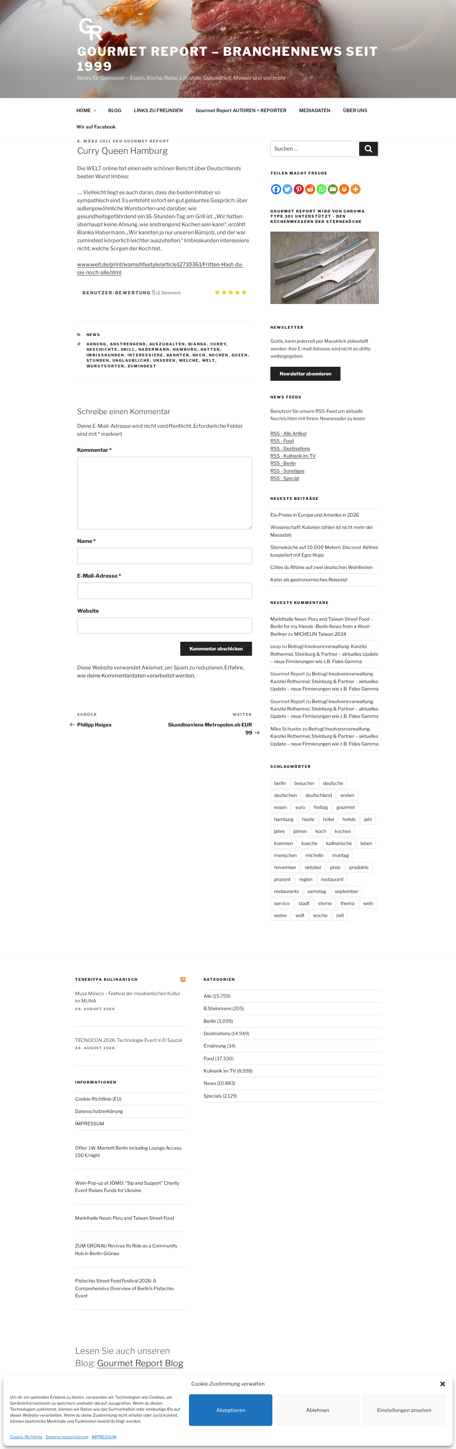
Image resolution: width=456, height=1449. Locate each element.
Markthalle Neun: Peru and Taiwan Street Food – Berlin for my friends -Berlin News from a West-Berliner (321, 626)
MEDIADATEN (314, 110)
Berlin (210, 1021)
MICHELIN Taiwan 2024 (320, 634)
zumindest (142, 366)
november (285, 867)
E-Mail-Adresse (99, 576)
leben (366, 843)
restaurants (286, 891)
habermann (154, 349)
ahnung (96, 344)
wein (368, 903)
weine (280, 915)
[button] (442, 1384)
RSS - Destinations (290, 448)
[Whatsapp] (321, 189)
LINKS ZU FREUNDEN (158, 110)
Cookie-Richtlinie (26, 1436)
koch (199, 355)
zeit (340, 915)
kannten (178, 355)
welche (189, 360)
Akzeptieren (230, 1410)
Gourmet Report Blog (140, 1363)
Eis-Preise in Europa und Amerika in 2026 (314, 515)
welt (208, 360)
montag (340, 855)
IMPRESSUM (104, 1436)
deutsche (333, 783)
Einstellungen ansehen (404, 1410)
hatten (210, 349)
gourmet (345, 807)
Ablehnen (317, 1410)
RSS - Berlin (283, 463)
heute (308, 819)
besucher (304, 783)
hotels (349, 819)
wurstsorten (105, 366)
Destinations (217, 1033)
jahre (279, 831)
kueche (309, 843)
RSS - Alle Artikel (288, 433)
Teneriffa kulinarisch (106, 979)
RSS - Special (284, 478)
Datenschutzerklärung (67, 1436)
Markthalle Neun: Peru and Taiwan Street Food (124, 1218)
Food (209, 1058)
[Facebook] (276, 189)
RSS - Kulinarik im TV (293, 456)
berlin (280, 783)
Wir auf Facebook (96, 126)
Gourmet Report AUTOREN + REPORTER (241, 110)
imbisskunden (105, 355)
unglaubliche (131, 360)
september (346, 891)
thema (347, 903)
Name (86, 541)
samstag (316, 891)
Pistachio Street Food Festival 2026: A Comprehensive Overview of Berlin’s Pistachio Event (124, 1288)
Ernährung (215, 1046)
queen (240, 355)
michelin (314, 855)
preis (335, 867)
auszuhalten (167, 344)
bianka (197, 344)
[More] (356, 189)
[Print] (344, 189)
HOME (83, 110)
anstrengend (128, 344)
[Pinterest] (299, 189)
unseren (164, 360)
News (93, 334)
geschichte (102, 349)
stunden (97, 360)
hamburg (185, 349)
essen (280, 807)
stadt (303, 903)
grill (128, 349)
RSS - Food (282, 441)
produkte (359, 867)
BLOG (114, 110)
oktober (313, 867)
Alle (208, 996)
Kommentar (94, 450)
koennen (283, 843)
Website (88, 611)
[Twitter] (287, 189)
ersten (347, 795)
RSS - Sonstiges (287, 471)
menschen (285, 855)
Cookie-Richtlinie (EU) (98, 1099)
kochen (219, 355)
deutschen (285, 795)
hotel (328, 819)
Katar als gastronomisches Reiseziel (308, 579)
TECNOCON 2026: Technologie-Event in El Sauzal (128, 1040)
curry (218, 344)
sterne (325, 903)
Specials (213, 1096)
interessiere (146, 355)
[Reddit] (310, 189)
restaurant (332, 879)
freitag (321, 807)
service (282, 903)
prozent (282, 879)
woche (320, 915)
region (305, 879)
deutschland (318, 795)
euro (300, 807)
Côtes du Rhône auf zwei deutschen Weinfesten (321, 567)
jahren (300, 831)
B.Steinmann (217, 1008)
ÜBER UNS (355, 110)
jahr (368, 819)
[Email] (333, 189)
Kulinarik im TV (220, 1071)
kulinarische (339, 843)
